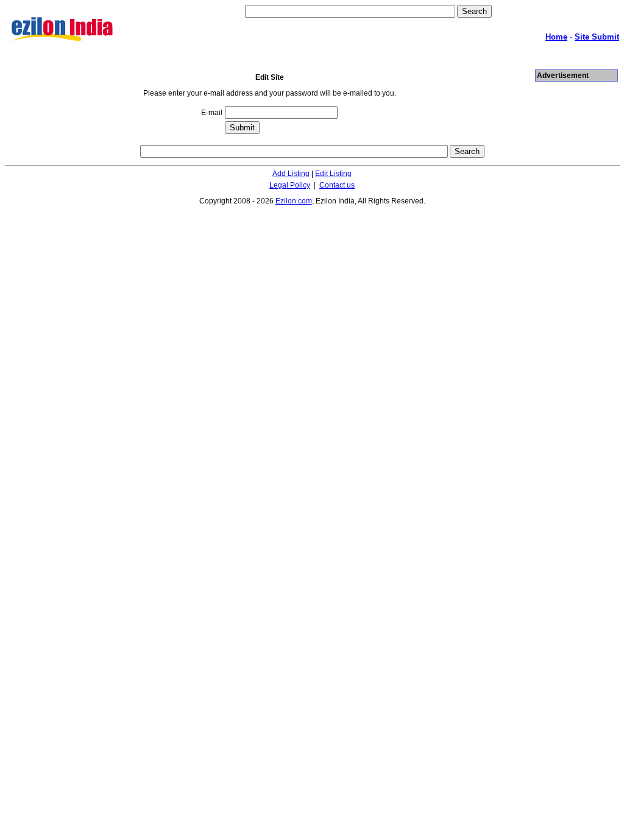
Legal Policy (289, 185)
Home (556, 36)
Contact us (337, 185)
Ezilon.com (293, 201)
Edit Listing (333, 173)
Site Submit (597, 36)
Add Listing (291, 173)
